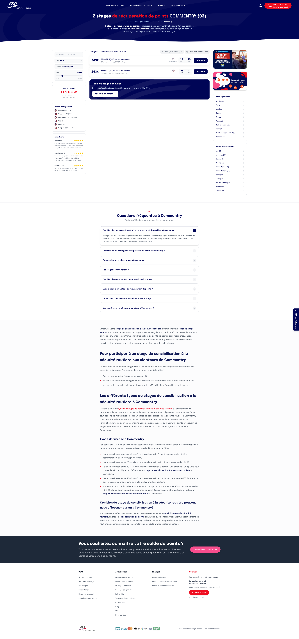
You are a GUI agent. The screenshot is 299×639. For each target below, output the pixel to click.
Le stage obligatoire (123, 590)
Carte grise (120, 602)
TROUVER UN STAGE (115, 6)
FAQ (116, 611)
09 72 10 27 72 (69, 92)
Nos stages (83, 586)
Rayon (58, 72)
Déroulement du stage (87, 598)
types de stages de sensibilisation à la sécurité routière (145, 409)
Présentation (83, 590)
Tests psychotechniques (125, 598)
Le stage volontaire (123, 586)
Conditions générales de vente (164, 581)
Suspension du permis (124, 577)
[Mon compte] (261, 5)
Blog (117, 607)
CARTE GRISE (177, 6)
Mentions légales (159, 577)
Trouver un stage (85, 577)
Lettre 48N (119, 594)
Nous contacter (121, 615)
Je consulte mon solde (203, 549)
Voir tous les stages (104, 94)
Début (58, 66)
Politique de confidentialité (163, 586)
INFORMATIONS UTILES (140, 6)
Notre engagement (86, 594)
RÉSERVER (201, 60)
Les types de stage (86, 581)
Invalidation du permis (124, 581)
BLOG (160, 6)
